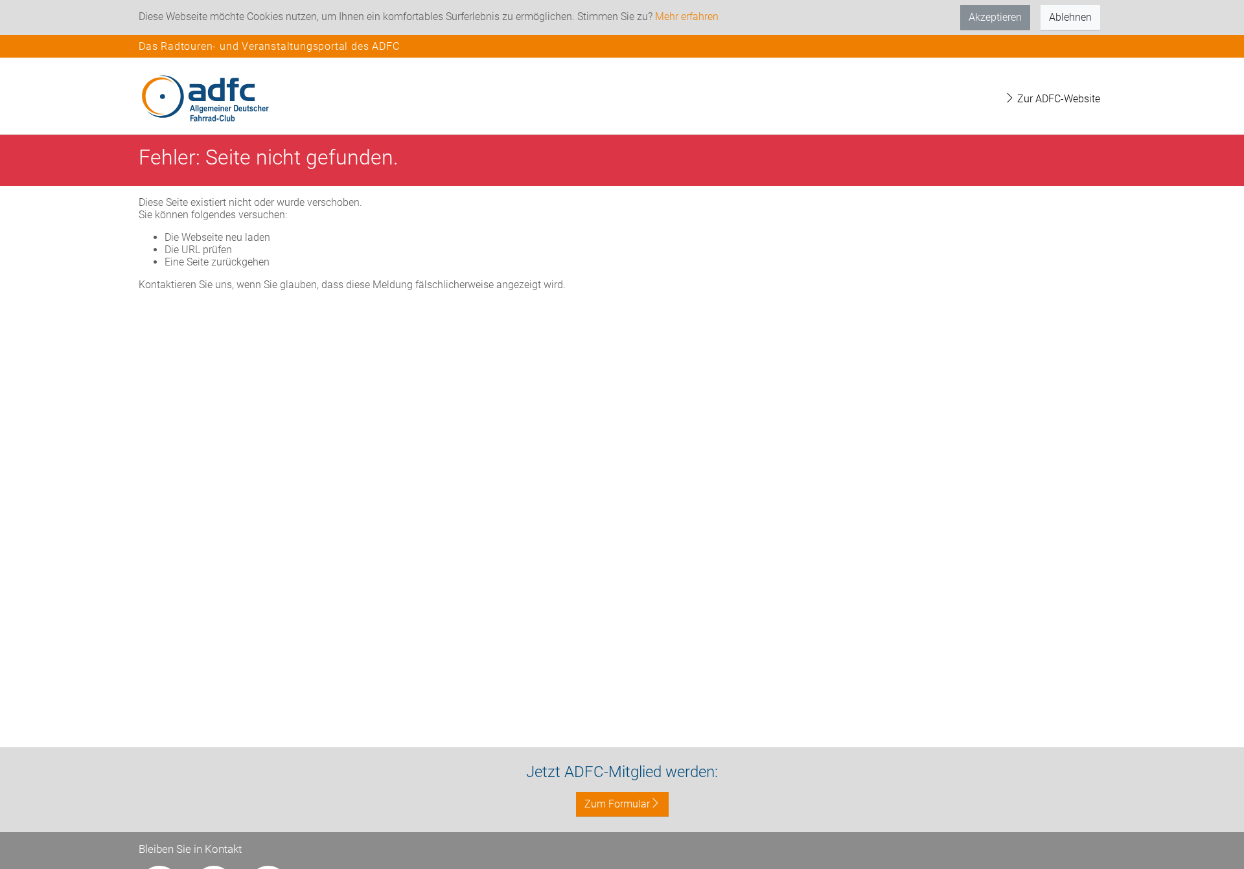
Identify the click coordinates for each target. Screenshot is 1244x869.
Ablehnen (1070, 17)
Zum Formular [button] (617, 804)
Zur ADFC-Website (1057, 99)
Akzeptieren (995, 17)
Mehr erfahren (687, 16)
